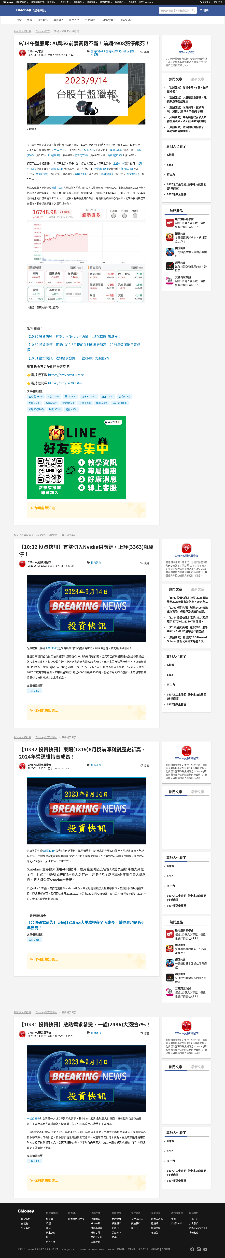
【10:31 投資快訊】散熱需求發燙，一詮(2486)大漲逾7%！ (70, 358)
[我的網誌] (204, 10)
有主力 (171, 174)
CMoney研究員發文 (46, 534)
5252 (170, 164)
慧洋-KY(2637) (61, 150)
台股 (19, 20)
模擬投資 (91, 2)
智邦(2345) (90, 150)
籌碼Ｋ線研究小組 (116, 51)
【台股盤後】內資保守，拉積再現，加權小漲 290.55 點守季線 (185, 109)
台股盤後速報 (62, 1207)
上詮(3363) (119, 163)
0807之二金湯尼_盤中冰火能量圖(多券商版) (186, 186)
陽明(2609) (81, 174)
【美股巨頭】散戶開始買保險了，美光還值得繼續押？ (187, 129)
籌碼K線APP (98, 51)
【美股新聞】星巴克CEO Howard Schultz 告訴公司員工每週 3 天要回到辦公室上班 (187, 639)
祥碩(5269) (116, 150)
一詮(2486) (33, 1118)
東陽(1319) (49, 851)
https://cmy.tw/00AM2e (66, 374)
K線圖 (170, 154)
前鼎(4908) (57, 187)
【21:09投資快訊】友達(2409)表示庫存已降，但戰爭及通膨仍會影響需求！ (187, 610)
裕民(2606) (34, 402)
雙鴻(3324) (42, 174)
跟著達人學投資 (22, 31)
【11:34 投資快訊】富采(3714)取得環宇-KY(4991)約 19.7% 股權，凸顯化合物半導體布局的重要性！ (187, 620)
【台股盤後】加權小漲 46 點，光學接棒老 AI (187, 89)
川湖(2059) (54, 155)
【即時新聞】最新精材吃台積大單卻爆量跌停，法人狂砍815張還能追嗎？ (187, 119)
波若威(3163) (101, 168)
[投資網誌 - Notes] (32, 10)
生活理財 (90, 20)
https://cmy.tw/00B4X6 (65, 383)
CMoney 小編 (43, 1207)
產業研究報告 (69, 534)
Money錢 (126, 20)
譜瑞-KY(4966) (36, 409)
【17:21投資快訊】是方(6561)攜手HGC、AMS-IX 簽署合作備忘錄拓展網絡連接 (187, 630)
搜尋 (194, 10)
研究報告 (42, 20)
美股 (29, 20)
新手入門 (74, 20)
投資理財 (51, 2)
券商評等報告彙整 (101, 1235)
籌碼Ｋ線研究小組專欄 (66, 31)
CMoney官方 (108, 20)
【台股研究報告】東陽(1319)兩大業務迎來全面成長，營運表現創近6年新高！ (85, 925)
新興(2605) (107, 174)
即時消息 (96, 562)
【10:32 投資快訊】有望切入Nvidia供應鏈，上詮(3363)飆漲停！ (74, 336)
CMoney (7, 2)
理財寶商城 (21, 2)
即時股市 (65, 2)
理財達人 (58, 20)
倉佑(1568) (133, 174)
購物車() (207, 2)
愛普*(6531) (81, 155)
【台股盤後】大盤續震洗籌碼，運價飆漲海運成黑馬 (187, 99)
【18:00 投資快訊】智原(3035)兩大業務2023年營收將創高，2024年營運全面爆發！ (187, 600)
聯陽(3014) (57, 168)
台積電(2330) (115, 155)
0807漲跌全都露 (176, 194)
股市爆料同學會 (38, 2)
